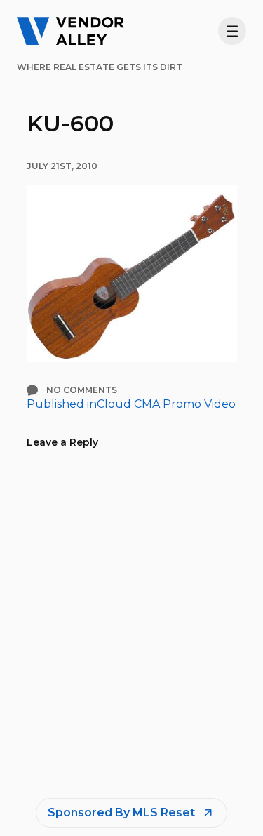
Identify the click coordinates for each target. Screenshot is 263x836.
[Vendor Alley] (70, 31)
